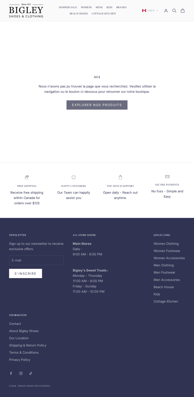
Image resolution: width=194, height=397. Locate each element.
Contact (15, 324)
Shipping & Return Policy (27, 345)
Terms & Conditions (24, 352)
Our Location (19, 338)
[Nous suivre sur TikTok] (31, 373)
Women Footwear (167, 251)
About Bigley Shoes (24, 331)
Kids (109, 7)
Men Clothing (164, 265)
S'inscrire (26, 273)
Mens (99, 7)
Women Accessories (169, 258)
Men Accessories (167, 280)
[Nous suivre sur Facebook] (11, 373)
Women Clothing (166, 244)
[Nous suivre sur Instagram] (21, 373)
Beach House (79, 13)
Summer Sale (68, 7)
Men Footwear (164, 272)
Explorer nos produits (97, 105)
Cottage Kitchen (104, 13)
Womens (86, 7)
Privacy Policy (19, 360)
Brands (121, 7)
